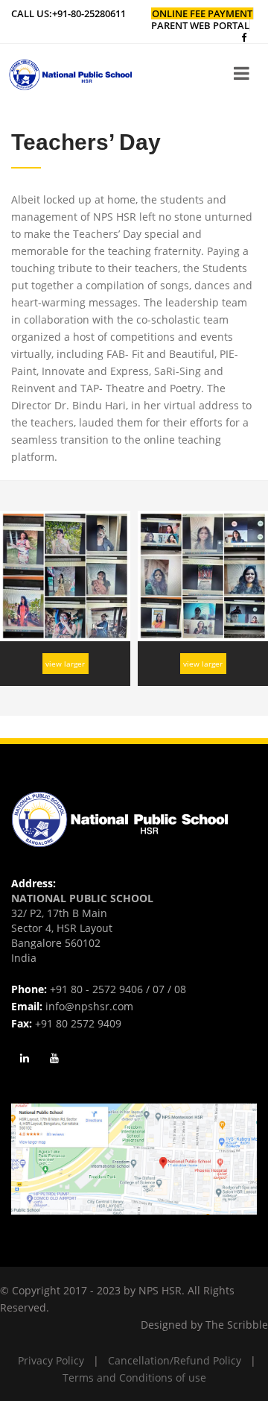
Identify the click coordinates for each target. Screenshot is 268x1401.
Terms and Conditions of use (134, 1377)
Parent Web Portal (200, 25)
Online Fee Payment (202, 13)
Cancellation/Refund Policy (174, 1360)
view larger (65, 663)
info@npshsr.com (89, 1006)
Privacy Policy (51, 1360)
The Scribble (236, 1324)
